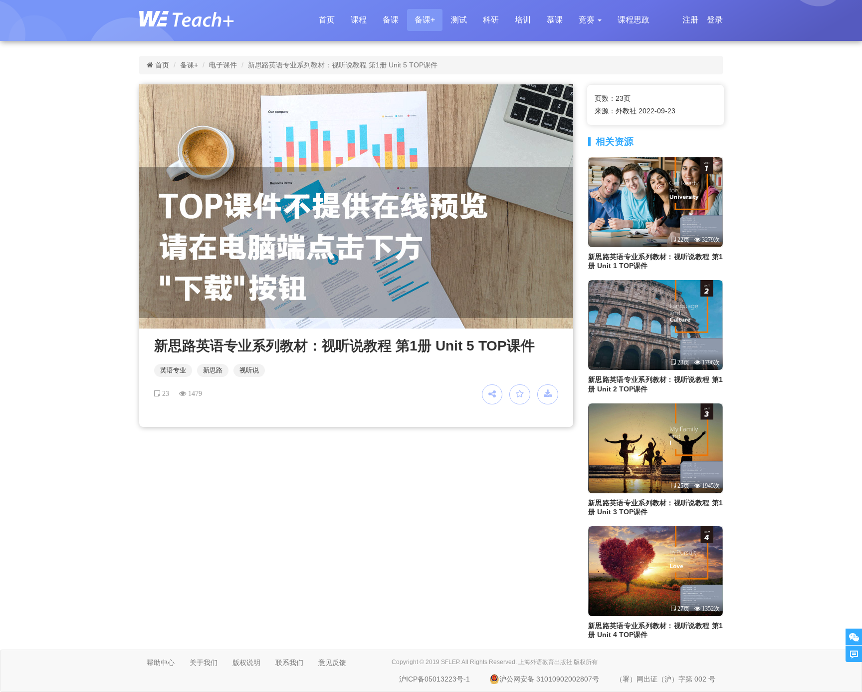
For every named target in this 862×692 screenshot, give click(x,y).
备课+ (425, 19)
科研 (491, 19)
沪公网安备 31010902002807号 (549, 679)
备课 (391, 19)
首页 (327, 19)
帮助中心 (161, 663)
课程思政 (633, 19)
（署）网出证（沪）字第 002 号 (665, 679)
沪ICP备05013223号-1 (434, 679)
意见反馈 (332, 663)
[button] (590, 20)
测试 (459, 19)
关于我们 (203, 663)
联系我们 (289, 663)
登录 (715, 19)
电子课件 (223, 65)
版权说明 (246, 663)
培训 (523, 19)
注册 (690, 19)
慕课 (555, 19)
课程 (359, 19)
